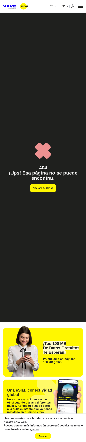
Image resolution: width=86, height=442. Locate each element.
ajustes (34, 429)
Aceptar (43, 436)
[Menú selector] (80, 6)
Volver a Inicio (43, 188)
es (51, 6)
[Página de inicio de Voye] (15, 6)
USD (62, 6)
